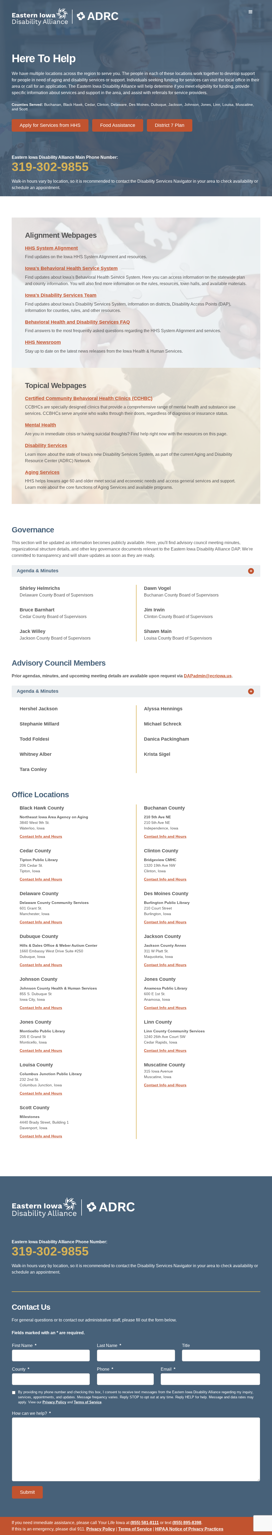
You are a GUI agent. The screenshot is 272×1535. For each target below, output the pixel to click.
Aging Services (42, 472)
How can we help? (31, 1413)
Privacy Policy (54, 1402)
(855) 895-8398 (186, 1522)
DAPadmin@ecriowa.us (208, 676)
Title (186, 1345)
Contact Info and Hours (41, 836)
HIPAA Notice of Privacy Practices (189, 1529)
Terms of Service (87, 1402)
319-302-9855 (50, 167)
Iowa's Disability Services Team (60, 295)
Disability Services (46, 445)
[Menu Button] (250, 12)
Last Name (109, 1345)
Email (168, 1369)
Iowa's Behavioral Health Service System (71, 268)
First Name (24, 1345)
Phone (105, 1369)
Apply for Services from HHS (50, 125)
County (20, 1369)
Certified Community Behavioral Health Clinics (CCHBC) (88, 398)
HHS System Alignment (51, 248)
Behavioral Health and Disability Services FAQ (77, 322)
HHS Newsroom (43, 342)
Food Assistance (117, 125)
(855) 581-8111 (144, 1522)
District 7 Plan (169, 125)
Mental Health (40, 425)
